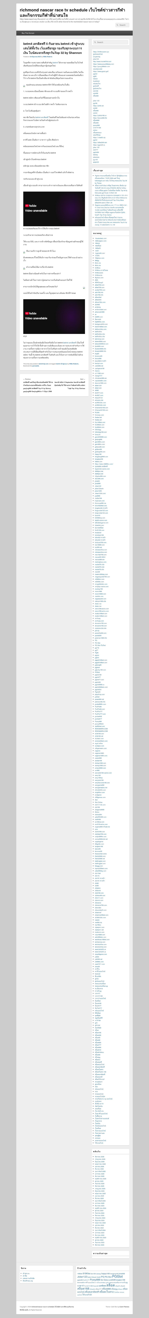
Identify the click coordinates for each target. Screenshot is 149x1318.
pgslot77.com (99, 679)
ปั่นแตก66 (98, 1003)
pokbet (97, 697)
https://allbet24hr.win (100, 142)
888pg (97, 260)
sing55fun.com (100, 792)
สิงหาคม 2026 (99, 1157)
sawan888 (98, 758)
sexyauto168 (99, 780)
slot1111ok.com (100, 805)
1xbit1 (97, 251)
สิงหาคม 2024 (99, 1215)
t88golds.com (99, 844)
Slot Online (98, 802)
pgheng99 (98, 665)
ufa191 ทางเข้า (100, 878)
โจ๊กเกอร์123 (99, 1143)
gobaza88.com (100, 447)
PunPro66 (98, 706)
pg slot (95, 159)
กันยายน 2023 (99, 1242)
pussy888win (99, 724)
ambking (98, 307)
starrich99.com (100, 831)
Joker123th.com (100, 493)
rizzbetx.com (99, 738)
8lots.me (98, 263)
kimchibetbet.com (101, 505)
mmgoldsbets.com (101, 584)
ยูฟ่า (96, 1023)
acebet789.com (100, 290)
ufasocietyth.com (101, 910)
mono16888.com (100, 594)
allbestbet (98, 297)
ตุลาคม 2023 (99, 1240)
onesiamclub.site (100, 628)
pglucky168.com (100, 670)
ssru (96, 829)
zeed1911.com (100, 964)
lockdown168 (99, 535)
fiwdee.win (98, 420)
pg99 (94, 76)
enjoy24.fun (99, 398)
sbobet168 (98, 760)
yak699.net (98, 959)
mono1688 (98, 591)
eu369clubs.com (100, 402)
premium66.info (100, 702)
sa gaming (96, 56)
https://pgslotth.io (99, 145)
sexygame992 (99, 785)
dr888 (97, 390)
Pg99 (96, 653)
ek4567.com (99, 395)
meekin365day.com (101, 574)
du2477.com (99, 393)
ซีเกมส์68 (98, 976)
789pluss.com (99, 258)
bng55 (97, 353)
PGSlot (97, 672)
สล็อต (97, 1030)
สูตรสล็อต (98, 1084)
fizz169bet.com (100, 422)
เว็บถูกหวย (98, 1121)
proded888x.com (100, 704)
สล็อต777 (98, 1045)
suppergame (99, 841)
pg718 (97, 648)
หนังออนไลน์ (99, 1089)
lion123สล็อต (99, 528)
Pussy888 (98, 721)
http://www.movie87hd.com (102, 61)
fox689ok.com (99, 425)
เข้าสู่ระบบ (26, 1273)
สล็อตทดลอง (97, 132)
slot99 (95, 108)
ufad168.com (99, 893)
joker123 (96, 59)
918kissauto (99, 273)
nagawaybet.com (100, 599)
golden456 (98, 449)
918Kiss (97, 268)
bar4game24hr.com (101, 324)
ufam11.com (99, 898)
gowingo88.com (100, 452)
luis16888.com (100, 545)
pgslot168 (98, 675)
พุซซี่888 (97, 1015)
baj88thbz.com (100, 322)
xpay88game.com (101, 954)
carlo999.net (99, 366)
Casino (97, 371)
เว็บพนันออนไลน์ (100, 1126)
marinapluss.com (100, 562)
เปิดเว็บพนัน (99, 1106)
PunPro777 (98, 711)
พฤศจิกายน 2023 (100, 1237)
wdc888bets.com (100, 937)
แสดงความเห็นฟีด (28, 1278)
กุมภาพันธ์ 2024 (100, 1230)
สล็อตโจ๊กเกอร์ (99, 1079)
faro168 (93, 1274)
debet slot (98, 385)
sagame (97, 751)
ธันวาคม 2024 (99, 1206)
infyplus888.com (100, 476)
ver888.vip (98, 922)
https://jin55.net (98, 106)
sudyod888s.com (100, 836)
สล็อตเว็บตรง (99, 1069)
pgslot (95, 74)
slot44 (95, 113)
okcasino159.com (101, 623)
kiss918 (97, 515)
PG (96, 640)
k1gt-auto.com (100, 501)
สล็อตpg (97, 1057)
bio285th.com (99, 346)
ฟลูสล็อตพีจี (99, 1018)
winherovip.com (100, 942)
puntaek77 (98, 719)
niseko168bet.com (101, 613)
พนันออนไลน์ (99, 1010)
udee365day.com (100, 871)
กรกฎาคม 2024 (100, 1218)
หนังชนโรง (96, 83)
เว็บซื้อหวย (98, 1116)
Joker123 (98, 486)
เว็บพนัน (97, 1123)
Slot (96, 800)
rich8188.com (99, 733)
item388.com (99, 478)
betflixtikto (98, 331)
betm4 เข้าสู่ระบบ (61, 364)
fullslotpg (98, 429)
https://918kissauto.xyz (101, 52)
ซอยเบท (97, 974)
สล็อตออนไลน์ (99, 1064)
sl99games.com (100, 797)
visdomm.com (99, 932)
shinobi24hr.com (100, 790)
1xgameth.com (100, 253)
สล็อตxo (97, 1059)
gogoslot (96, 162)
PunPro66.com (100, 709)
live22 (99, 1277)
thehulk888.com (100, 856)
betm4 (55, 62)
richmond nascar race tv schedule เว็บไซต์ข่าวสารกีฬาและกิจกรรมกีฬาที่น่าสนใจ (72, 12)
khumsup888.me (100, 503)
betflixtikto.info (100, 334)
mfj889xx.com (99, 579)
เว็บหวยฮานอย (100, 1133)
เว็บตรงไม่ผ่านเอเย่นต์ (102, 1118)
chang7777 (98, 376)
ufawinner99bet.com (101, 915)
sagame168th (99, 753)
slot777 (95, 150)
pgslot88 (96, 152)
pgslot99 (98, 682)
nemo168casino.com (102, 608)
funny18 (97, 434)
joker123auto (99, 488)
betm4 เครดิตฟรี (42, 117)
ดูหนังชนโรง (97, 88)
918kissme (98, 275)
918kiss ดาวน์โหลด (101, 270)
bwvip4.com (99, 363)
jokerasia (96, 157)
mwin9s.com (99, 596)
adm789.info (99, 292)
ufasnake (98, 907)
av (96, 314)
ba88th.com (99, 317)
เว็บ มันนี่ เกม (99, 1111)
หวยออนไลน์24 (100, 1096)
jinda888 (97, 483)
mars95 (97, 572)
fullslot (95, 79)
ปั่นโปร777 (98, 1008)
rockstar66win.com (101, 741)
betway (95, 155)
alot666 (97, 304)
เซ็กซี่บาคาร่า (99, 1104)
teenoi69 (98, 849)
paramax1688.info (101, 638)
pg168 (95, 103)
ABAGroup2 (99, 282)
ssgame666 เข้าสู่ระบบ (102, 827)
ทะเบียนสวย (99, 988)
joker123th (98, 491)
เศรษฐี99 (98, 1135)
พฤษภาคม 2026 (100, 1164)
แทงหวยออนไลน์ (100, 1140)
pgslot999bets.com (101, 687)
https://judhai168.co (99, 115)
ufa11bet (98, 873)
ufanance (98, 903)
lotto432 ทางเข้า (100, 537)
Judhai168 (98, 498)
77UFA (97, 255)
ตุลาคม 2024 (99, 1210)
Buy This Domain (28, 33)
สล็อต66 (95, 96)
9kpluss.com (99, 277)
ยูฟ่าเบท (97, 1025)
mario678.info (99, 569)
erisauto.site (99, 400)
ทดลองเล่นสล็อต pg (101, 986)
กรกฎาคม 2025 (100, 1188)
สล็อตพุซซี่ (98, 1062)
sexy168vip (99, 778)
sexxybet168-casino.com (103, 773)
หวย (96, 1091)
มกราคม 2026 (99, 1174)
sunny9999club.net (101, 839)
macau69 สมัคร (100, 557)
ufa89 (97, 885)
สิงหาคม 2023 (99, 1245)
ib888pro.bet (99, 471)
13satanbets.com (101, 238)
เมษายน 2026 (99, 1166)
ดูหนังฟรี (96, 86)
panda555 (98, 635)
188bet (79, 1273)
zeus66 (97, 966)
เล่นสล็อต (98, 1108)
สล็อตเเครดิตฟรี (100, 1074)
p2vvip (97, 630)
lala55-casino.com (101, 520)
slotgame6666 (99, 809)
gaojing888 (98, 439)
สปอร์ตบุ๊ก (98, 1028)
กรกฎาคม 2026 (100, 1159)
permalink (35, 366)
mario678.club (99, 564)
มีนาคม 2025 (99, 1198)
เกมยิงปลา (98, 1101)
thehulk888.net (100, 858)
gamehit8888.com (101, 437)
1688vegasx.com (100, 241)
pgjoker (97, 667)
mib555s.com (99, 581)
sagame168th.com (101, 755)
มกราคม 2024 (99, 1233)
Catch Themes (124, 1307)
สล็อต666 (98, 1042)
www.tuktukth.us (100, 949)
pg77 (96, 650)
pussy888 (96, 125)
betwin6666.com (100, 341)
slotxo (95, 130)
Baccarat (98, 319)
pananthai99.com (100, 633)
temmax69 (98, 851)
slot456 (95, 93)
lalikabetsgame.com (101, 523)
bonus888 (98, 358)
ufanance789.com (101, 905)
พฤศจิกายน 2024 (100, 1208)
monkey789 (99, 589)
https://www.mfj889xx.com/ (104, 464)
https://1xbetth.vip (99, 137)
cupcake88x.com (100, 380)
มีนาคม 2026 (99, 1169)
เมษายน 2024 (99, 1225)
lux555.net (98, 547)
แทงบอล (97, 1138)
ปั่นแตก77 (98, 1006)
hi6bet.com (98, 461)
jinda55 (97, 481)
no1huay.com (99, 621)
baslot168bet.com (101, 326)
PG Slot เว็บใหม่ (100, 645)
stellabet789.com (100, 834)
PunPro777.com (100, 714)
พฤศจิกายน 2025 (100, 1179)
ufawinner (98, 912)
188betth (98, 248)
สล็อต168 (98, 1032)
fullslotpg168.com (101, 432)
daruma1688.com (101, 383)
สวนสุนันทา (99, 1082)
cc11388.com (99, 373)
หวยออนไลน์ (99, 1094)
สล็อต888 (96, 120)
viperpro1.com (99, 927)
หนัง (96, 1086)
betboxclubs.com (100, 329)
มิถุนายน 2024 (99, 1220)
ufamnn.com (99, 900)
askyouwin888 (99, 312)
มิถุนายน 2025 (99, 1191)
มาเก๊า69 (98, 1020)
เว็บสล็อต (98, 1128)
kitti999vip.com (100, 518)
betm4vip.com (43, 364)
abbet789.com (99, 285)
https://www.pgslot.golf (100, 71)
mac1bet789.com (101, 554)
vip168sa (98, 925)
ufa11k (97, 876)
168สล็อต (98, 246)
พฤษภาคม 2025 (100, 1193)
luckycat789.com (100, 542)
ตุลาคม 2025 (99, 1181)
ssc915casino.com (101, 824)
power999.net (99, 699)
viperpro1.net (99, 930)
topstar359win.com (101, 868)
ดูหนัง (97, 979)
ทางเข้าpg (98, 991)
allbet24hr (98, 300)
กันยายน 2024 (99, 1213)
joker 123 (96, 101)
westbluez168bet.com (102, 939)
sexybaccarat (97, 69)
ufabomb (98, 890)
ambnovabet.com (101, 309)
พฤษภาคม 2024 (100, 1223)
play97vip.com (100, 694)
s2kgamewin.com (101, 748)
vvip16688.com (100, 934)
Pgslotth (97, 692)
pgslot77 (98, 677)
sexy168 (98, 775)
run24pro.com (99, 746)
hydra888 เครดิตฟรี (101, 466)
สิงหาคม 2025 (99, 1186)
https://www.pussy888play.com (103, 64)
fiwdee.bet (98, 417)
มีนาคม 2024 (99, 1228)
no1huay (98, 618)
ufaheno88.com (100, 895)
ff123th (97, 412)
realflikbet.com (100, 726)
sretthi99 (98, 819)
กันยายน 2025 (99, 1183)
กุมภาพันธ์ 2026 (100, 1171)
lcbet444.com (99, 525)
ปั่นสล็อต (98, 1001)
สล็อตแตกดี (98, 1077)
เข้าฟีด (25, 1276)
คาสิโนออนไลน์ (100, 971)
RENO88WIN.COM (101, 729)
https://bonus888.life (100, 118)
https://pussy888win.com (101, 66)
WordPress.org (28, 1281)
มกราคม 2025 (99, 1203)
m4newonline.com (101, 550)
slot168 (95, 91)
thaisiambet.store (101, 854)
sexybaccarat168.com (102, 782)
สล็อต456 (98, 1035)
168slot (97, 243)
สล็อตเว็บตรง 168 (100, 1072)
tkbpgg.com (99, 866)
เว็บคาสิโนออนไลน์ (101, 1113)
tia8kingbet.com (100, 861)
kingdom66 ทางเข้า (101, 508)
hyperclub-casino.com (102, 469)
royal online (99, 743)
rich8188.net (99, 736)
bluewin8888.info (100, 349)
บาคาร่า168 (97, 128)
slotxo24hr (98, 814)
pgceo (97, 655)
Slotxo (97, 812)
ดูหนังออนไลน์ (98, 54)
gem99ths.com (100, 442)
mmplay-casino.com (101, 586)
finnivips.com (99, 415)
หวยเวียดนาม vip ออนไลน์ (103, 1099)
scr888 (97, 770)
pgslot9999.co (99, 684)
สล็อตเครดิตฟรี (100, 1067)
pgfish (97, 657)
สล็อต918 (98, 1050)
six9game (98, 795)
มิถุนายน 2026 (99, 1161)
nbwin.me (98, 604)
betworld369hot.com (101, 344)
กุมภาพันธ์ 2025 (100, 1201)
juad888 (97, 496)
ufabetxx (98, 888)
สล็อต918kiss (99, 1052)
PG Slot (97, 643)
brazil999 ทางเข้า (100, 361)
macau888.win (100, 559)
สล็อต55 (97, 1037)
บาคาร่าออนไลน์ (100, 998)
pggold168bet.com (101, 660)
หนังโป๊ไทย (96, 135)
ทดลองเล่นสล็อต (100, 983)
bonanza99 (98, 356)
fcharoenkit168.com (101, 407)
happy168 (98, 454)
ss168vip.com (99, 822)
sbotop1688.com (100, 763)
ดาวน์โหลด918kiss (100, 1282)
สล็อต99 (95, 123)
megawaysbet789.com (102, 577)
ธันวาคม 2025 (99, 1176)
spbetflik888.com (100, 817)
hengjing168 (99, 459)
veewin (97, 920)
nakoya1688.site (100, 601)
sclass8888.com (100, 768)
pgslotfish (98, 689)
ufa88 (97, 883)
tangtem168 (99, 846)
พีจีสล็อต (98, 1013)
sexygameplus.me (101, 787)
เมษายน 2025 (99, 1196)
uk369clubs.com (100, 917)
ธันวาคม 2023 (99, 1235)
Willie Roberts (47, 57)
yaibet (97, 957)
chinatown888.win (101, 378)
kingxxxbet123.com (101, 510)
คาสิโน (97, 969)
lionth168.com (99, 530)
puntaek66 (98, 716)
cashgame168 (99, 368)
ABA (96, 280)
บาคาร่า (97, 993)
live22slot (96, 81)
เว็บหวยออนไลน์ (100, 1131)
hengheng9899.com (101, 456)
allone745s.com (100, 302)
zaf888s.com (99, 961)
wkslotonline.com (101, 944)
